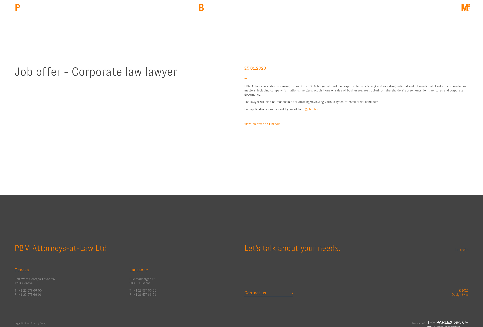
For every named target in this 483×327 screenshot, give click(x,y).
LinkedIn (461, 250)
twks (465, 294)
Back (201, 7)
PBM (17, 7)
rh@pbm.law (310, 109)
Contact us (255, 292)
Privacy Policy (39, 323)
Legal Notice (22, 323)
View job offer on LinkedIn (262, 124)
